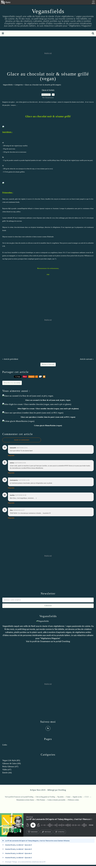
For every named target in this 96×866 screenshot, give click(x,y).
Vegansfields (48, 11)
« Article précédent (10, 359)
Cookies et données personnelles (56, 800)
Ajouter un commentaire (21, 440)
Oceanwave (45, 641)
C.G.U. (87, 797)
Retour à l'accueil (48, 364)
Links (4, 745)
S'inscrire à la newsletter (12, 383)
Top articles (60, 797)
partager (48, 832)
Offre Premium (41, 800)
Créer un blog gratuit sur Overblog (45, 797)
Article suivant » (87, 359)
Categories (19, 85)
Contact (68, 797)
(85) (11, 760)
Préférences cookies (73, 800)
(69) (11, 763)
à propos (61, 832)
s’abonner (34, 832)
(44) (7, 772)
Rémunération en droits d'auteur (25, 800)
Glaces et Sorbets (48, 90)
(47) (10, 766)
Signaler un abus (77, 797)
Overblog (62, 790)
